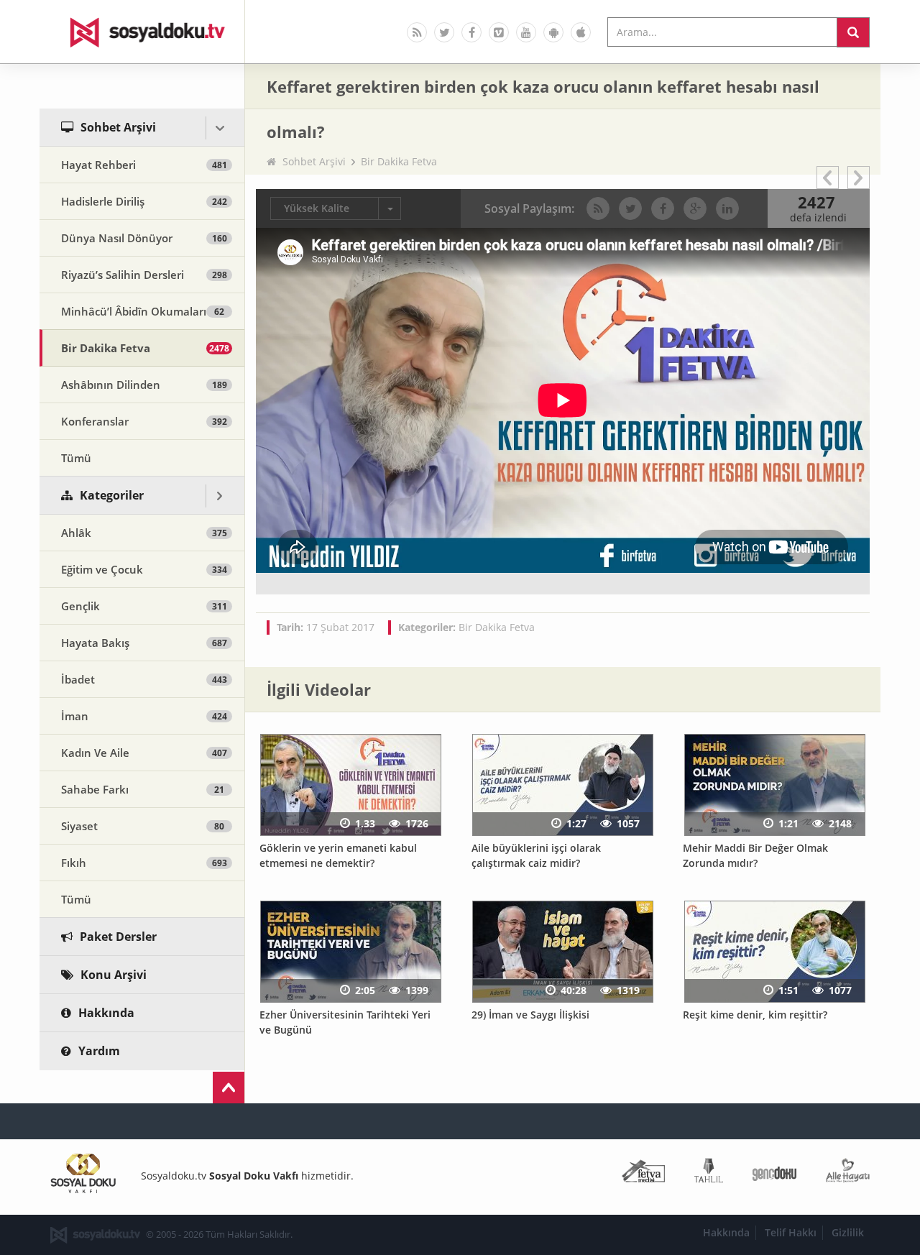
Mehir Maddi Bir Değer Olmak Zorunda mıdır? (755, 855)
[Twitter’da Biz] (444, 32)
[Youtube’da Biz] (526, 32)
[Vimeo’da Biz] (499, 32)
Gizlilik (848, 1232)
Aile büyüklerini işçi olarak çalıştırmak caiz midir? (536, 855)
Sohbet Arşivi (314, 161)
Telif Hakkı (790, 1232)
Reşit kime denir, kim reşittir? (755, 1014)
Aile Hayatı (848, 1173)
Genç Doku (774, 1173)
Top (228, 1087)
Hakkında (726, 1232)
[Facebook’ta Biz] (471, 32)
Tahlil (708, 1173)
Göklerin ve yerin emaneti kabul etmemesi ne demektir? (338, 855)
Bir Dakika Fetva (399, 161)
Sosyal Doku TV (142, 31)
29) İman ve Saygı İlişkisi (530, 1014)
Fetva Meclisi (643, 1173)
